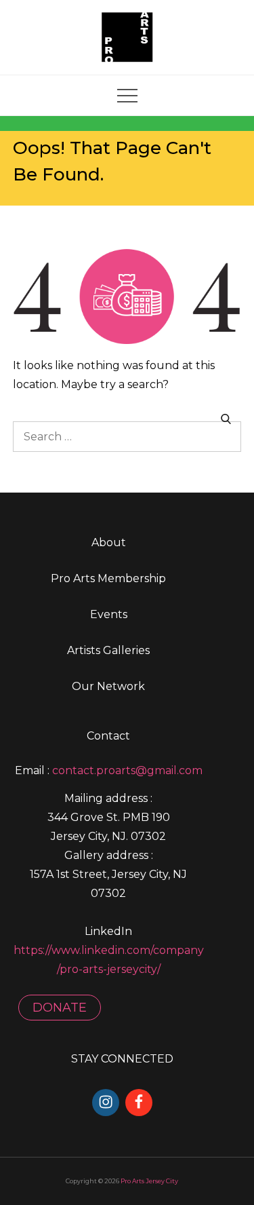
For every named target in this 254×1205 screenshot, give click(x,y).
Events (108, 614)
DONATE (60, 1007)
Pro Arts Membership (108, 578)
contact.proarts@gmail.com (127, 770)
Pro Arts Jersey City (149, 1181)
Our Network (108, 686)
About (108, 542)
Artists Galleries (108, 650)
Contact (108, 735)
